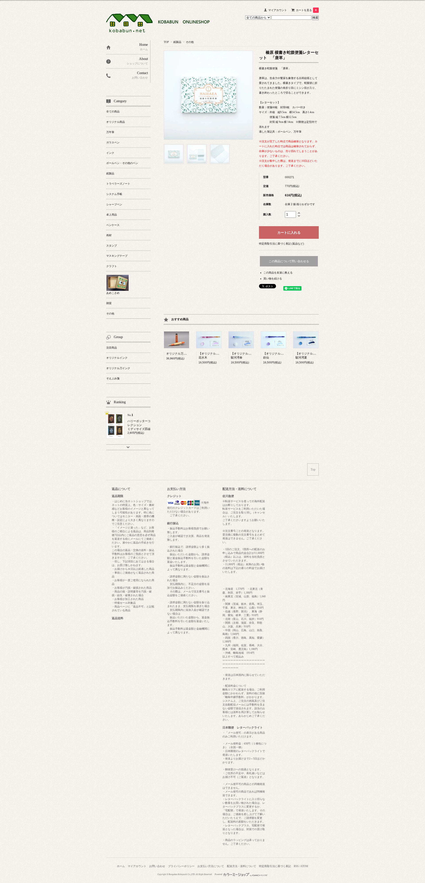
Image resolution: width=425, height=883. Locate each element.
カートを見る (306, 10)
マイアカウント (277, 10)
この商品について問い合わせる (289, 261)
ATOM (304, 866)
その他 (190, 42)
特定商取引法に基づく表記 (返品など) (281, 243)
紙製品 (177, 42)
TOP (166, 42)
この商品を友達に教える (278, 272)
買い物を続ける (272, 278)
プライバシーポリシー (181, 866)
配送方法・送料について (241, 866)
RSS (296, 866)
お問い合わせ (157, 866)
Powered (219, 874)
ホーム (121, 866)
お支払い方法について (210, 866)
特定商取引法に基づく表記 (275, 866)
